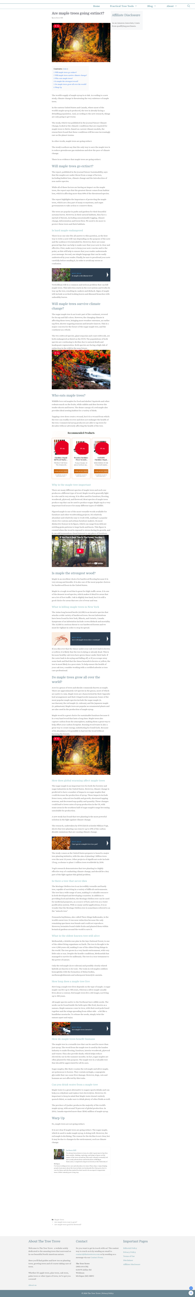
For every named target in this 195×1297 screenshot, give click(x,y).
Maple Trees (59, 1220)
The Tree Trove (94, 1293)
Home (96, 6)
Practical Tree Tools (122, 6)
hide (65, 69)
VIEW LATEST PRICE (61, 471)
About (170, 6)
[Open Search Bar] (188, 6)
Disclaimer (128, 1260)
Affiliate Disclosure (131, 1264)
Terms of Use (129, 1256)
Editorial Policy (130, 1248)
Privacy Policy (129, 1252)
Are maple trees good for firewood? (67, 1225)
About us (32, 1285)
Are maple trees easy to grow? (65, 1222)
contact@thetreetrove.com (88, 1254)
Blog (150, 6)
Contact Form (97, 1257)
